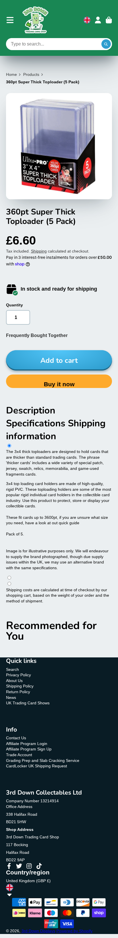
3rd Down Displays (38, 931)
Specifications (37, 423)
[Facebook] (9, 866)
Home (11, 74)
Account (98, 20)
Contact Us (16, 738)
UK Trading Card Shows (28, 703)
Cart (108, 20)
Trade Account (19, 754)
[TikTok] (39, 866)
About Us (14, 680)
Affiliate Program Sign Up (29, 749)
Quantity (14, 305)
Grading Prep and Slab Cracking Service (42, 760)
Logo (35, 20)
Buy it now (59, 384)
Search (12, 669)
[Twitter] (19, 866)
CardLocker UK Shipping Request (36, 766)
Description (30, 410)
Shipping (39, 251)
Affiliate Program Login (26, 743)
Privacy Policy (18, 675)
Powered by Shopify (74, 931)
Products (31, 74)
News (11, 697)
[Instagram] (29, 866)
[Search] (106, 44)
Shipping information (56, 429)
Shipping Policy (20, 686)
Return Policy (18, 691)
